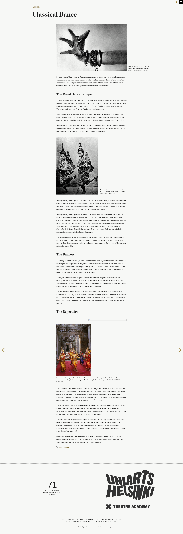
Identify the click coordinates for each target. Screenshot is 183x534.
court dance (64, 447)
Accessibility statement (83, 527)
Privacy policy (104, 527)
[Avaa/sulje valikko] (181, 2)
